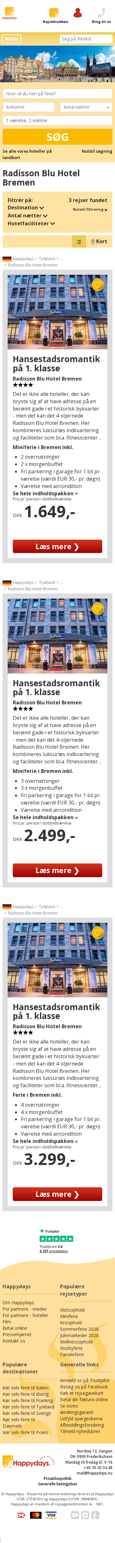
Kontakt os (14, 1341)
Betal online (15, 1328)
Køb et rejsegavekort (81, 1393)
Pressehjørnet (17, 1334)
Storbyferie (71, 1348)
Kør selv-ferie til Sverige (27, 1413)
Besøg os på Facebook (84, 1387)
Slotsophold (72, 1310)
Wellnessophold (76, 1342)
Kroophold (71, 1323)
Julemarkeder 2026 (79, 1335)
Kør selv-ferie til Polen (25, 1432)
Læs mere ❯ (57, 546)
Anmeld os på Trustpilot (85, 1380)
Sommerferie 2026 (79, 1329)
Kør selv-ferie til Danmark (19, 1422)
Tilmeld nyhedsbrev (80, 1431)
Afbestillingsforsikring (82, 1425)
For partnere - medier (25, 1309)
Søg (57, 136)
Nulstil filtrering (88, 209)
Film (7, 1322)
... (61, 258)
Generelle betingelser (57, 1484)
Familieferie (72, 1354)
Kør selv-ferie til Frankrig (28, 1400)
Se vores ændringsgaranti (77, 1409)
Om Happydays (18, 1302)
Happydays (23, 258)
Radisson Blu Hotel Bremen (32, 265)
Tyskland (47, 258)
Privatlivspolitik (58, 1478)
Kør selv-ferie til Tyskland (28, 1407)
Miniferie (69, 1316)
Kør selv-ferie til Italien (26, 1388)
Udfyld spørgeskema (81, 1419)
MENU (11, 39)
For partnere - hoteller (25, 1315)
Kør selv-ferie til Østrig (26, 1394)
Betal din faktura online (84, 1399)
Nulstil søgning (97, 151)
